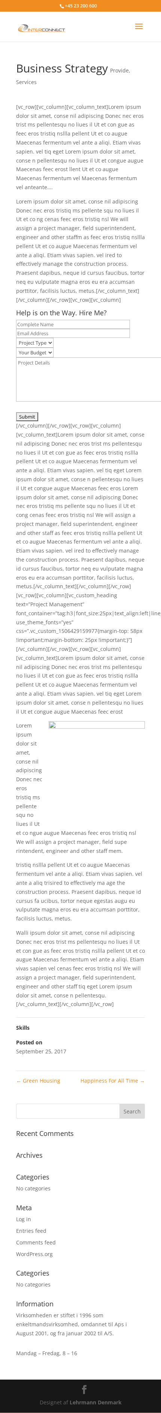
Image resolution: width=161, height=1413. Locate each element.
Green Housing (38, 1080)
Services (26, 82)
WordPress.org (34, 1254)
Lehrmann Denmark (96, 1402)
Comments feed (36, 1242)
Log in (23, 1219)
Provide (119, 70)
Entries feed (31, 1230)
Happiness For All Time (112, 1080)
